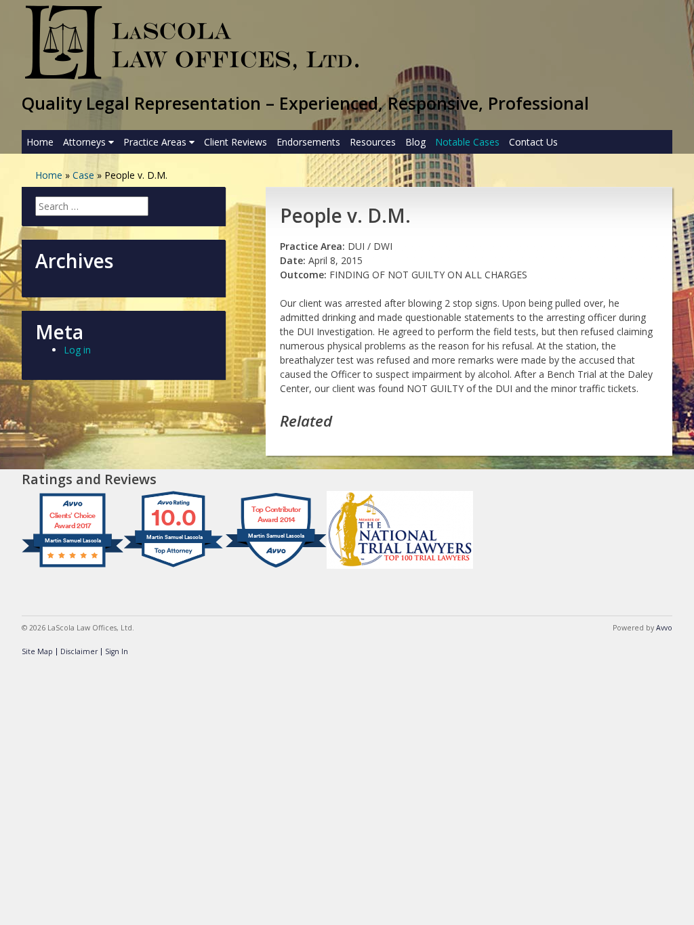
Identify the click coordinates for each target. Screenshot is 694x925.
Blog (415, 141)
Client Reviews (235, 141)
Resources (373, 141)
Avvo (664, 627)
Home (40, 141)
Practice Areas (156, 141)
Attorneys (85, 141)
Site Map (37, 651)
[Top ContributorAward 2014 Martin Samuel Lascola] (276, 567)
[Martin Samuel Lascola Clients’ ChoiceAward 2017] (72, 567)
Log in (77, 349)
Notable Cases (467, 141)
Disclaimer (79, 651)
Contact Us (533, 141)
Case (83, 175)
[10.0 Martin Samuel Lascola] (174, 567)
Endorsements (308, 141)
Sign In (116, 651)
